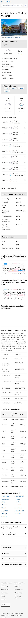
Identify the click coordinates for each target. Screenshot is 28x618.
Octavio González (10, 37)
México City (5, 496)
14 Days (21, 88)
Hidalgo (4, 513)
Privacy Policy (19, 589)
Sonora (4, 505)
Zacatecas (19, 508)
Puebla (18, 499)
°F (21, 53)
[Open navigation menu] (25, 5)
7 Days (6, 88)
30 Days (7, 91)
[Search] (21, 5)
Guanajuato (5, 499)
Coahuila (18, 513)
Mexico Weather (6, 2)
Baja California (20, 496)
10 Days (13, 88)
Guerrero (5, 511)
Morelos (18, 505)
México (4, 502)
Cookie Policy (19, 593)
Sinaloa (18, 502)
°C (18, 53)
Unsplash (18, 37)
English (5, 604)
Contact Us (18, 586)
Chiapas (4, 508)
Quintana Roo (20, 511)
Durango (4, 516)
